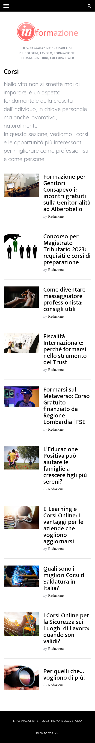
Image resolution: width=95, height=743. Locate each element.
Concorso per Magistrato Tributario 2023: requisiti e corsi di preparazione (67, 249)
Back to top (45, 733)
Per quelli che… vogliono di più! (64, 674)
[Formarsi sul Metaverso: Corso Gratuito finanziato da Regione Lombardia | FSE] (21, 396)
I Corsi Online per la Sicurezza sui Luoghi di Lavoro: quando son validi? (66, 628)
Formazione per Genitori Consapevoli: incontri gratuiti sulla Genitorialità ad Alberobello (66, 192)
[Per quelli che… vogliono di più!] (21, 677)
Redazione (56, 216)
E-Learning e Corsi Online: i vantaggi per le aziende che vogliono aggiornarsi (63, 525)
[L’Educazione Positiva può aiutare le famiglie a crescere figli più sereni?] (21, 457)
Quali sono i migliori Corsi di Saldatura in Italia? (64, 578)
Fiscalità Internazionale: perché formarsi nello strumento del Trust (65, 349)
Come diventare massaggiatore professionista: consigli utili (64, 299)
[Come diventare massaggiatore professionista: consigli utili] (21, 297)
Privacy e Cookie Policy (66, 720)
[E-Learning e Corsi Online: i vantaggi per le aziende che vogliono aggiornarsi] (21, 517)
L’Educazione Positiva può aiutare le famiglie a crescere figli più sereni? (65, 465)
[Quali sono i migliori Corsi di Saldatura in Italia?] (21, 576)
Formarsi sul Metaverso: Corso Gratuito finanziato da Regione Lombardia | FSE (66, 405)
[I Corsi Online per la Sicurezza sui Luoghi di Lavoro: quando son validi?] (21, 624)
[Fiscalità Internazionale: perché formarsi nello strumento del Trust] (21, 343)
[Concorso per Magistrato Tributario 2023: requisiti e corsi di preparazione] (21, 246)
